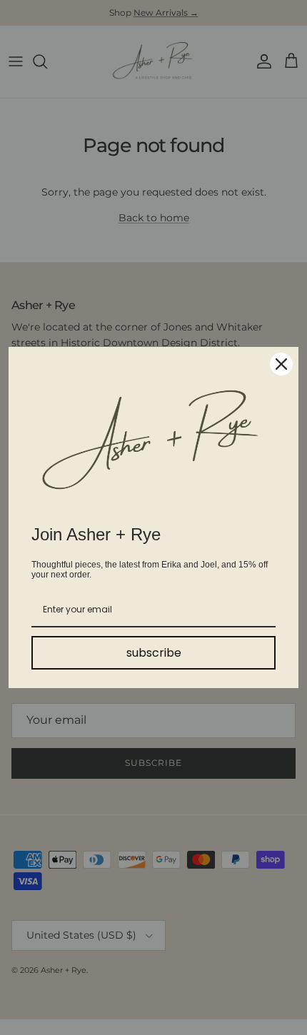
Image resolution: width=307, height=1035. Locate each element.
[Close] (281, 364)
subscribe (153, 653)
